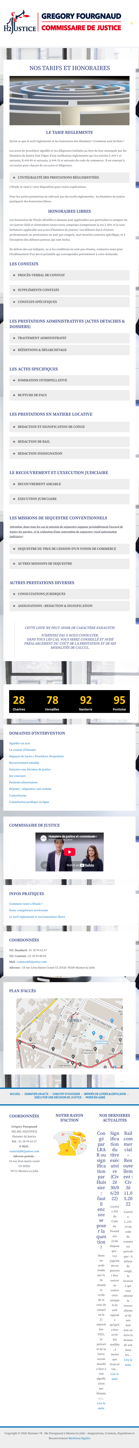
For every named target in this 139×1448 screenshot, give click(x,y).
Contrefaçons (17, 795)
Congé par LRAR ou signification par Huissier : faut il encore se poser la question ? (101, 1190)
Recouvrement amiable (24, 763)
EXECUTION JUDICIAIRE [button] (37, 499)
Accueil (15, 1094)
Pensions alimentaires (23, 782)
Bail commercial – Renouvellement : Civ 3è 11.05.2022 (128, 1168)
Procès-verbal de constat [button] (41, 275)
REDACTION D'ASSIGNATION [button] (40, 454)
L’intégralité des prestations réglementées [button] (58, 178)
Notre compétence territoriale (28, 910)
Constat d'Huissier (66, 1094)
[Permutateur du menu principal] (132, 23)
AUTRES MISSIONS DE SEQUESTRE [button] (45, 564)
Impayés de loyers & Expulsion (105, 1094)
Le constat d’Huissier (22, 750)
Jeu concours (17, 776)
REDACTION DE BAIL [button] (34, 442)
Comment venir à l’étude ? (26, 904)
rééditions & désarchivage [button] (42, 350)
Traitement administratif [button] (42, 338)
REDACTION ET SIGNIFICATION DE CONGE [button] (51, 427)
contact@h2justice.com (32, 962)
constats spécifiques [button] (37, 302)
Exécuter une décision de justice (30, 769)
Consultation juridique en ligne (29, 802)
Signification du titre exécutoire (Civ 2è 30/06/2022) (115, 1166)
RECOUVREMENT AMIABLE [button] (39, 484)
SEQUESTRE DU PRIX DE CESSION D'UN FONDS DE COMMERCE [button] (67, 549)
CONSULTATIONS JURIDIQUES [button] (41, 594)
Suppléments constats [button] (38, 290)
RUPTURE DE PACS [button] (32, 395)
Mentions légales (79, 1438)
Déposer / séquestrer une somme (30, 789)
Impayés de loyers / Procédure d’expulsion (36, 756)
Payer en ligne (95, 1097)
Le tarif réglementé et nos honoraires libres (37, 917)
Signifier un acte (19, 743)
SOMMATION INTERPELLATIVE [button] (42, 380)
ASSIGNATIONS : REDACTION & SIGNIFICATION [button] (55, 606)
